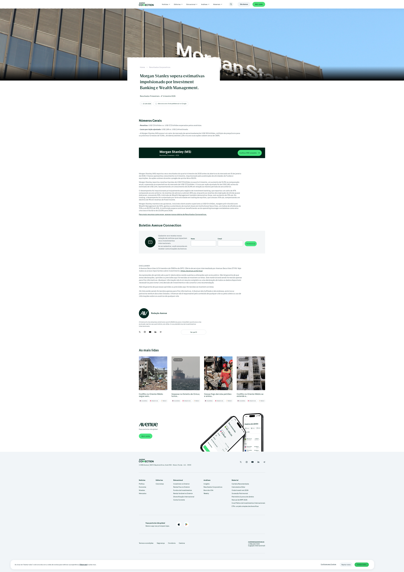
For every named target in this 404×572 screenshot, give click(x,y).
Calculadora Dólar (238, 487)
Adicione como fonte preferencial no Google (172, 103)
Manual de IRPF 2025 (239, 500)
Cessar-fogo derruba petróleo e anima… (217, 395)
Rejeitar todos (346, 564)
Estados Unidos (155, 400)
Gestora (182, 543)
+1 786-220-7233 (254, 544)
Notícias (165, 4)
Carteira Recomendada (240, 484)
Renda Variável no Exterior (183, 493)
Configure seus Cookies (328, 564)
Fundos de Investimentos (182, 490)
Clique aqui (83, 564)
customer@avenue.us (256, 542)
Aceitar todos (361, 564)
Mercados (142, 493)
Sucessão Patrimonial (240, 493)
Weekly (164, 400)
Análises (204, 4)
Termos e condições (146, 543)
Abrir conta (259, 4)
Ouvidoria (171, 543)
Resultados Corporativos (159, 67)
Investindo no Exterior (181, 484)
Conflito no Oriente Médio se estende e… (250, 395)
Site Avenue (244, 4)
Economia (142, 487)
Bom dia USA (208, 490)
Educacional (190, 4)
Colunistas (144, 400)
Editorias (177, 4)
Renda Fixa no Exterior (181, 487)
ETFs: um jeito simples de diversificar (245, 506)
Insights (207, 484)
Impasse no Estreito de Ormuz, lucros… (185, 395)
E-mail (220, 238)
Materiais (216, 4)
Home (142, 67)
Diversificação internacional (183, 497)
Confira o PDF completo (248, 153)
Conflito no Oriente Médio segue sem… (151, 395)
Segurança (161, 543)
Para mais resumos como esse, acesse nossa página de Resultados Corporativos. (173, 214)
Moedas (142, 490)
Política (141, 484)
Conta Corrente (179, 500)
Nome (193, 238)
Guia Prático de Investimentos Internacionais (248, 503)
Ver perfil (193, 332)
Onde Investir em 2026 (240, 490)
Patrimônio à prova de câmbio (243, 497)
